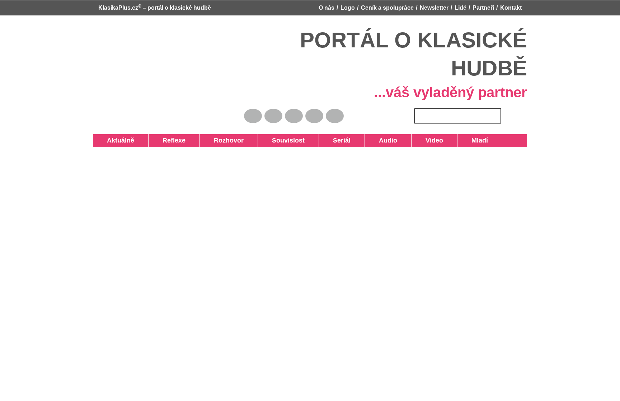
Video (271, 140)
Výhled (432, 140)
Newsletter (434, 8)
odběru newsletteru (478, 306)
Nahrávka (403, 140)
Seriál (229, 140)
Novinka (373, 140)
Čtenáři (539, 140)
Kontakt (511, 8)
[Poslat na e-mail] (377, 294)
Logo (347, 8)
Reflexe (136, 140)
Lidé (460, 8)
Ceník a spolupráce (387, 8)
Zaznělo (346, 140)
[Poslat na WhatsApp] (390, 294)
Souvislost (200, 140)
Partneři (483, 8)
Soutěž (514, 140)
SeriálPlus (208, 295)
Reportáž (316, 140)
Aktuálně (108, 140)
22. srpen (447, 220)
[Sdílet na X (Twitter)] (364, 294)
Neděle (490, 140)
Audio (250, 140)
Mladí (291, 140)
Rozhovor (166, 140)
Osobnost (461, 140)
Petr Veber (253, 295)
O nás (326, 8)
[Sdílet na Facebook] (350, 294)
